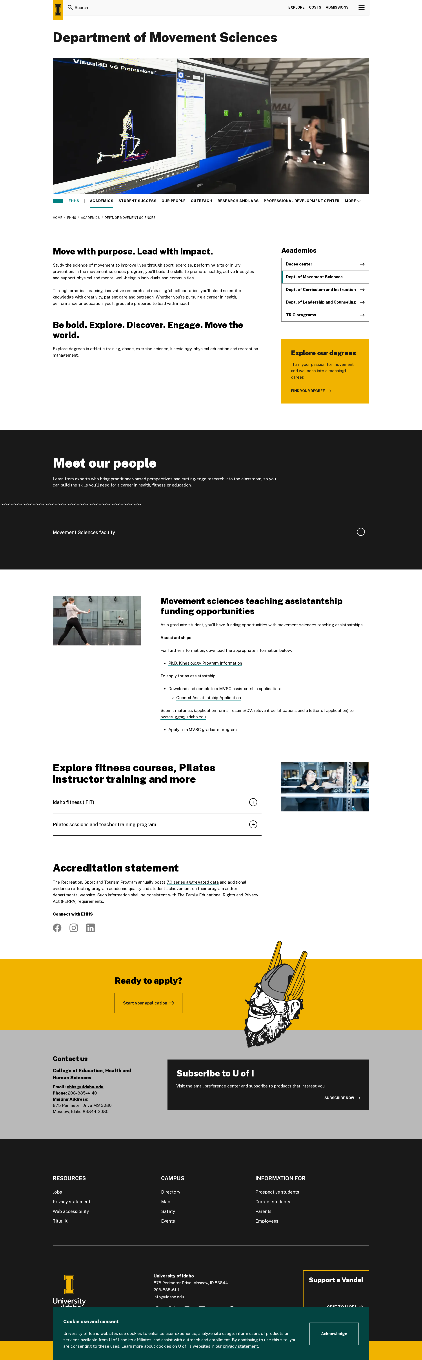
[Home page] (58, 10)
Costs (315, 7)
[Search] (70, 7)
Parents (263, 1211)
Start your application (145, 1003)
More (352, 201)
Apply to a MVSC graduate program (202, 729)
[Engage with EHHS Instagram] (73, 927)
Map (165, 1201)
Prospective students (277, 1192)
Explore (296, 7)
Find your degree (308, 391)
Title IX (60, 1221)
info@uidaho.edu (169, 1297)
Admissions (337, 7)
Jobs (57, 1192)
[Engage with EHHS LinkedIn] (90, 927)
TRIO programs (301, 315)
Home (57, 217)
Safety (168, 1211)
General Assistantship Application (208, 697)
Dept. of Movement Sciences (314, 277)
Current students (272, 1201)
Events (168, 1221)
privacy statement (240, 1346)
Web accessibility (71, 1211)
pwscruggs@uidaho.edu (183, 716)
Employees (266, 1221)
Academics (101, 201)
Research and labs (238, 201)
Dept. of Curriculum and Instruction (321, 289)
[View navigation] (361, 7)
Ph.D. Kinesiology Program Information (205, 663)
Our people (174, 201)
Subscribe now (339, 1098)
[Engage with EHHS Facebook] (57, 927)
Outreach (201, 201)
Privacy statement (71, 1201)
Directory (170, 1192)
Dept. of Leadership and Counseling (321, 302)
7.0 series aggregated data (193, 882)
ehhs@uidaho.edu (85, 1086)
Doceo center (299, 264)
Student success (137, 201)
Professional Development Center (302, 201)
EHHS (74, 201)
